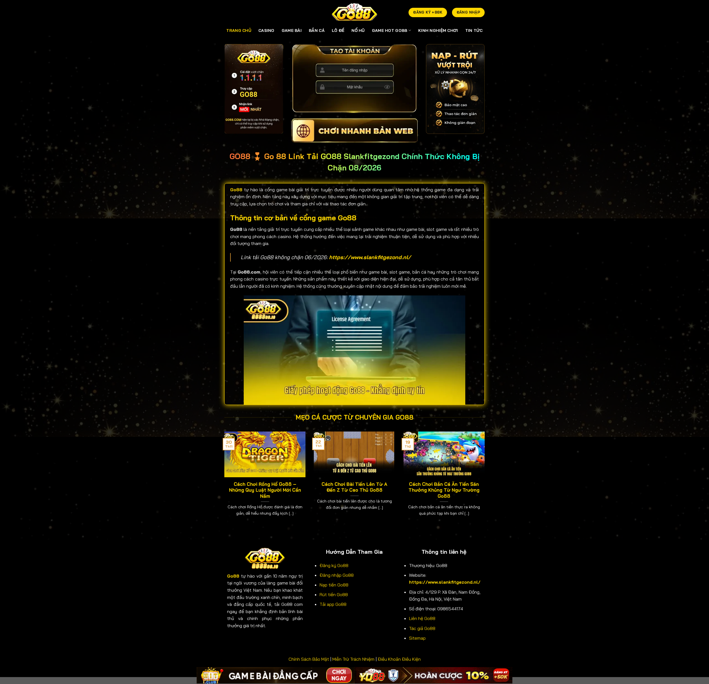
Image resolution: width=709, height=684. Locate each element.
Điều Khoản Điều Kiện (399, 659)
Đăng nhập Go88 (337, 575)
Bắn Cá (317, 30)
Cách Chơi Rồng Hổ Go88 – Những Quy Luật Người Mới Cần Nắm (265, 490)
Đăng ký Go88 (334, 565)
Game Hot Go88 (389, 30)
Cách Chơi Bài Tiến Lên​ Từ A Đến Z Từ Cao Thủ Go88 (354, 487)
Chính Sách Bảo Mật (309, 659)
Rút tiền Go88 (334, 594)
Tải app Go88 (333, 604)
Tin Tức (474, 30)
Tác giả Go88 (422, 628)
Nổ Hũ (357, 30)
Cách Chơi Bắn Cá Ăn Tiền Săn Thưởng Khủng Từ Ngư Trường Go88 (444, 490)
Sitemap (417, 638)
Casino (266, 30)
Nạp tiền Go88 (334, 585)
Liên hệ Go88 (422, 618)
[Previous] (223, 480)
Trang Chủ (238, 30)
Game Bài (292, 30)
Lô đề (338, 30)
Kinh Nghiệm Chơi (438, 30)
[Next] (486, 480)
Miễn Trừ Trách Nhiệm (353, 659)
